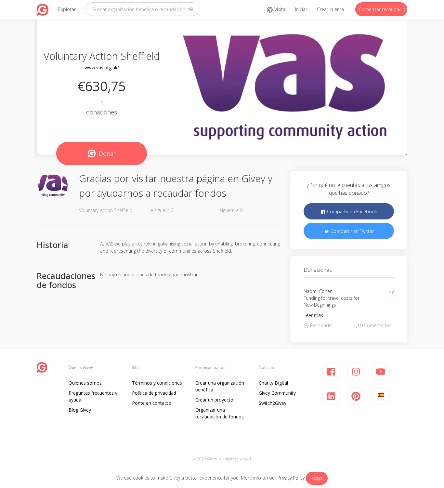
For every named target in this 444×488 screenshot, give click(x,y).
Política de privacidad (154, 393)
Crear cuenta (330, 9)
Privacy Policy (291, 478)
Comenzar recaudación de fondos (383, 9)
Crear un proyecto (214, 400)
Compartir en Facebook (351, 211)
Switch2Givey (272, 403)
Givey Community (277, 393)
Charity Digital (273, 383)
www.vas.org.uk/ (102, 67)
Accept (316, 478)
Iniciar (301, 9)
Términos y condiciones (157, 383)
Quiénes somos (85, 383)
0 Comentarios (375, 325)
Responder (321, 325)
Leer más (313, 315)
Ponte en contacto (151, 403)
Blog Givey (80, 410)
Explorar (67, 9)
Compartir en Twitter (351, 231)
